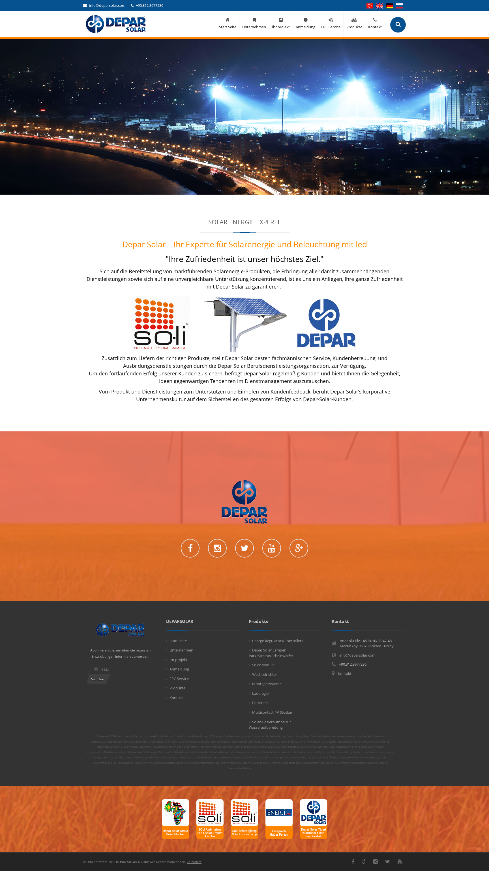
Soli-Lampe (149, 752)
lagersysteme (239, 741)
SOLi (332, 747)
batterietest (197, 741)
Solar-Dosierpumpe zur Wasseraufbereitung (270, 724)
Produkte (177, 688)
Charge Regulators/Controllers (277, 640)
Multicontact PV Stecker (272, 712)
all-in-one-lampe (273, 757)
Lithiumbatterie (270, 752)
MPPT (167, 741)
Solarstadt (378, 736)
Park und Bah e (316, 752)
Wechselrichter (264, 674)
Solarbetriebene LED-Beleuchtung (113, 763)
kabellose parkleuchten (178, 757)
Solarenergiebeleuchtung (204, 763)
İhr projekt (178, 659)
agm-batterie (255, 741)
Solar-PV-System (320, 736)
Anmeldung (179, 669)
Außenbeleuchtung (274, 736)
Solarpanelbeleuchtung (266, 763)
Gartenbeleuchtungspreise (371, 757)
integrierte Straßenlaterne (101, 752)
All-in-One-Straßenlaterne (173, 752)
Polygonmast (160, 747)
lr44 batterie (313, 741)
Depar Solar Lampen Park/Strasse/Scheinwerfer (271, 653)
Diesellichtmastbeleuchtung (191, 736)
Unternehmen (181, 650)
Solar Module (263, 664)
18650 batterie (296, 741)
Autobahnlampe (129, 747)
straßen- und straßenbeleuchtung (373, 752)
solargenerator (138, 741)
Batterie (294, 747)
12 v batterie (328, 741)
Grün (306, 736)
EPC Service (179, 678)
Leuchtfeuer (253, 736)
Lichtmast (137, 736)
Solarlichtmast (165, 736)
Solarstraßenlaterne (348, 747)
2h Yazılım (194, 862)
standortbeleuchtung (339, 752)
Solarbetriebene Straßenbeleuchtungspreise (161, 763)
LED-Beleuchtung (120, 736)
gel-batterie (223, 741)
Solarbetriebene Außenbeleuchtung (302, 763)
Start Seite (178, 640)
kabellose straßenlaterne (148, 757)
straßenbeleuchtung (205, 757)
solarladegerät (180, 741)
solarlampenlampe (229, 757)
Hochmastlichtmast (209, 747)
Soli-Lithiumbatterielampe (245, 752)
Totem (172, 747)
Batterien (260, 702)
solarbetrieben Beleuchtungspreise (333, 757)
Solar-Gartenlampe (372, 747)
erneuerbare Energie (358, 736)
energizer (270, 741)
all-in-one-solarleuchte (297, 757)
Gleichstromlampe (234, 736)
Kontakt (176, 697)
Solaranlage (338, 736)
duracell (282, 741)
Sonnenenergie (243, 747)
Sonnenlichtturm (187, 747)
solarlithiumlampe (252, 757)
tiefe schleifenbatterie (350, 741)
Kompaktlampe (219, 752)
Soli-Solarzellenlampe (293, 752)
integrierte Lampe (107, 747)
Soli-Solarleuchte (199, 752)
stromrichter (156, 741)
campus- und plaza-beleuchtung (112, 757)
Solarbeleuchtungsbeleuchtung (369, 763)
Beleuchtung (294, 736)
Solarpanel (102, 736)
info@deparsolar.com (107, 5)
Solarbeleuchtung (278, 747)
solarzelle (123, 741)
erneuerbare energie (104, 741)
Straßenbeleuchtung (376, 741)
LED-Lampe (215, 736)
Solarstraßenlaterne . (240, 768)
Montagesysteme (267, 683)
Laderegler (261, 693)
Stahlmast (145, 747)
